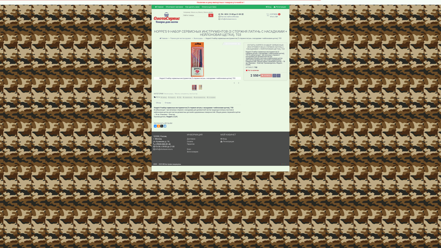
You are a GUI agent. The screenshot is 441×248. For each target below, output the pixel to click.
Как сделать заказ (192, 7)
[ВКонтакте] (155, 126)
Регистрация (281, 7)
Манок (200, 12)
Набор (164, 97)
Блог (189, 149)
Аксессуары (168, 94)
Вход (269, 7)
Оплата (190, 141)
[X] (161, 126)
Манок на (194, 12)
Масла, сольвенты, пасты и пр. (186, 94)
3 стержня (212, 97)
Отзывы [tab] (168, 103)
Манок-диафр (208, 12)
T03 (180, 97)
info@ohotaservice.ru (228, 19)
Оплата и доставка (209, 7)
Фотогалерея (192, 152)
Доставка (191, 139)
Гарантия (190, 144)
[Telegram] (165, 126)
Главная (160, 7)
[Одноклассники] (158, 126)
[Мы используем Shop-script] (283, 164)
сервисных (188, 97)
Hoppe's (172, 97)
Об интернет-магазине (174, 7)
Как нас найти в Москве (230, 17)
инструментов (200, 97)
